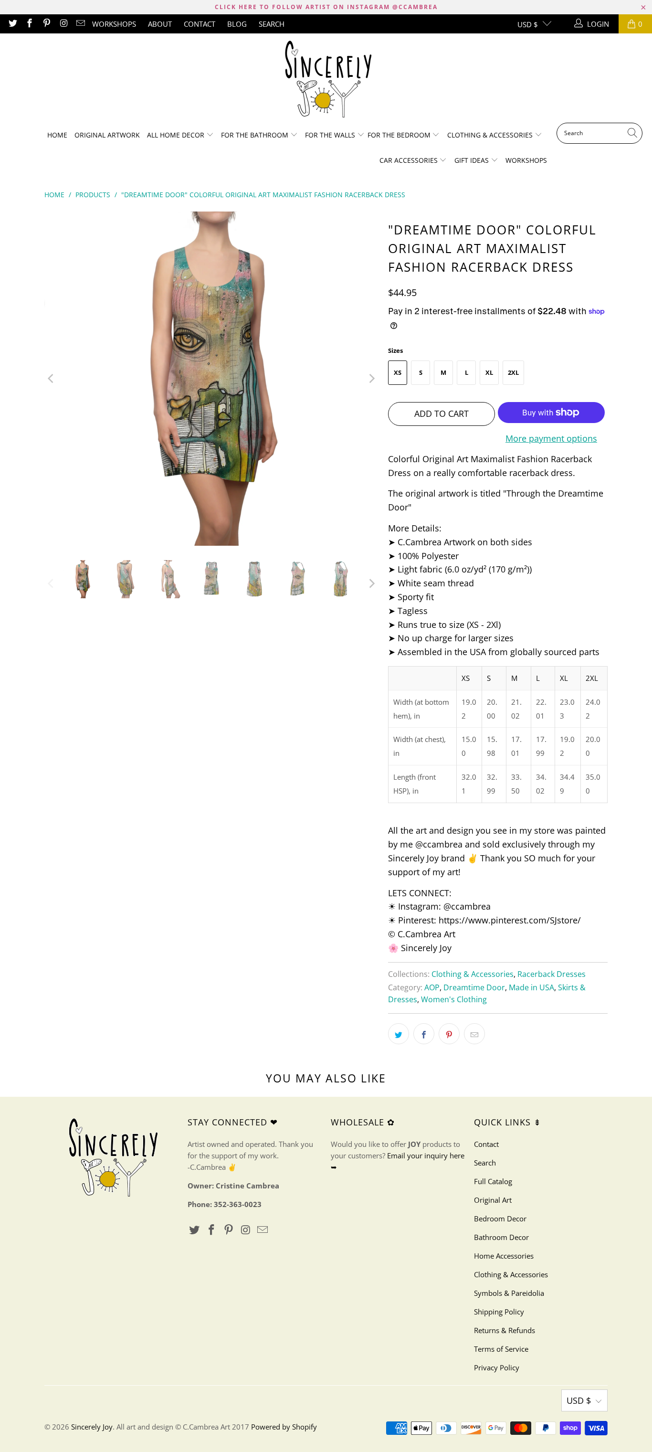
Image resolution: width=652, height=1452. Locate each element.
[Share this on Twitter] (398, 1033)
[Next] (371, 379)
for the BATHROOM (255, 134)
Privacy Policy (496, 1367)
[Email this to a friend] (474, 1033)
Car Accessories (409, 160)
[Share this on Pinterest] (449, 1033)
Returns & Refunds (504, 1330)
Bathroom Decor (501, 1237)
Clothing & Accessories (491, 134)
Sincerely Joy (92, 1426)
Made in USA (531, 987)
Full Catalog (493, 1181)
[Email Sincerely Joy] (80, 24)
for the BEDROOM (400, 134)
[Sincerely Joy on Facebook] (29, 24)
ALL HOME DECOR (176, 134)
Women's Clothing (454, 999)
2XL (513, 372)
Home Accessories (504, 1256)
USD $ (527, 24)
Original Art (493, 1200)
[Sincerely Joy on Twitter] (12, 24)
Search (271, 24)
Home (57, 134)
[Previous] (51, 379)
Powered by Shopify (284, 1426)
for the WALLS (330, 134)
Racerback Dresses (551, 974)
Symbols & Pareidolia (509, 1293)
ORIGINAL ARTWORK (107, 134)
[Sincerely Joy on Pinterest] (46, 24)
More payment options (551, 438)
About (160, 24)
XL (489, 372)
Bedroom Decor (500, 1218)
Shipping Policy (499, 1311)
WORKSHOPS (114, 24)
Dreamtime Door (474, 987)
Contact (199, 24)
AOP (432, 987)
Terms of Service (501, 1349)
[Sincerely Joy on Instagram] (63, 24)
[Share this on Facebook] (423, 1033)
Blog (237, 24)
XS (397, 372)
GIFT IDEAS (472, 160)
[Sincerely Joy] (326, 80)
